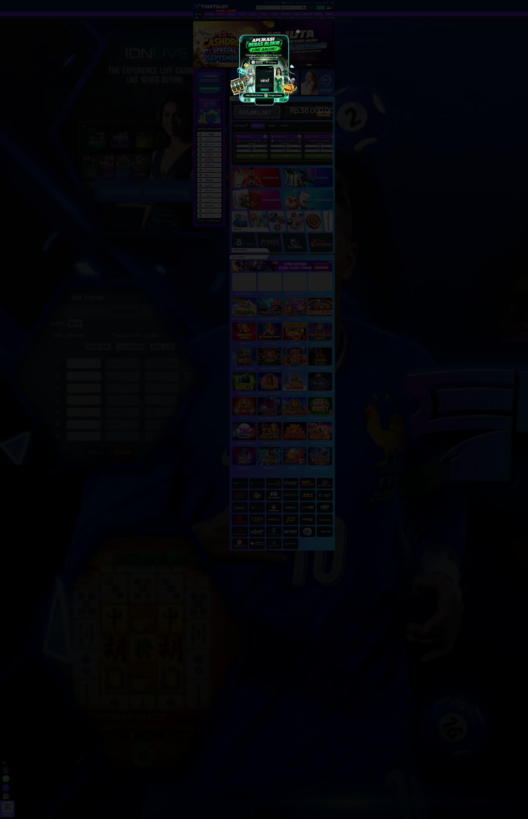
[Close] (298, 32)
